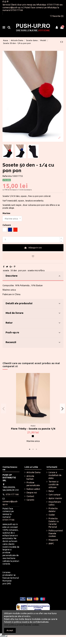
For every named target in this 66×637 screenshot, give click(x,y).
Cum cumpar (55, 494)
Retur (9, 322)
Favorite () (57, 16)
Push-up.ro (12, 332)
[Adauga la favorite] (33, 256)
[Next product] (62, 41)
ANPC (51, 543)
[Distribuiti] (3, 267)
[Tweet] (7, 267)
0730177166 (53, 5)
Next (62, 409)
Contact (30, 496)
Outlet (52, 515)
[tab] (33, 276)
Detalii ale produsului (19, 303)
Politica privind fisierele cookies (56, 533)
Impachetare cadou (55, 503)
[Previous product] (61, 41)
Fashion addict (33, 489)
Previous (3, 409)
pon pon (22, 270)
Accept (10, 630)
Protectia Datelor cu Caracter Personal (54, 522)
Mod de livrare (14, 312)
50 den (13, 270)
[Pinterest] (14, 267)
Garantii (30, 500)
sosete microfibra (36, 270)
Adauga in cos (35, 247)
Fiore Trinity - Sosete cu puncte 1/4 (33, 428)
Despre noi (32, 492)
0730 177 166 (12, 494)
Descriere (11, 275)
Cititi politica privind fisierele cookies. (21, 625)
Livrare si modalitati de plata (55, 475)
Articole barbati (30, 477)
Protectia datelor (53, 509)
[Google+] (11, 267)
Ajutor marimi (55, 498)
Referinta (7, 176)
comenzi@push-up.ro (13, 7)
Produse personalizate (33, 483)
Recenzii (11, 342)
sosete (6, 270)
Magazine (53, 540)
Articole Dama (33, 472)
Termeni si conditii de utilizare (54, 484)
